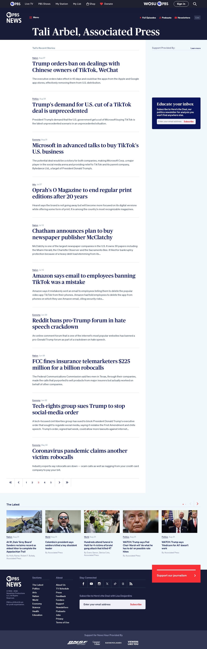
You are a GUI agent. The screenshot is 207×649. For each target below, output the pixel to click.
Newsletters (184, 17)
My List (77, 3)
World (47, 536)
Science (36, 607)
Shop (92, 3)
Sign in (181, 3)
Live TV (29, 3)
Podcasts (166, 17)
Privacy (59, 618)
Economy (36, 139)
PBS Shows (44, 3)
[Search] (195, 4)
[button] (156, 3)
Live (197, 17)
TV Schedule (62, 588)
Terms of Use (62, 622)
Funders (60, 599)
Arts (34, 184)
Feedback (61, 596)
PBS (15, 4)
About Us (60, 584)
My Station (62, 3)
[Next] (197, 503)
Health (35, 611)
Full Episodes (149, 17)
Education (37, 615)
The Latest (13, 504)
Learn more (196, 48)
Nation (35, 58)
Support (60, 603)
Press (59, 592)
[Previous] (190, 503)
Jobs (58, 615)
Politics (35, 98)
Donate (108, 3)
